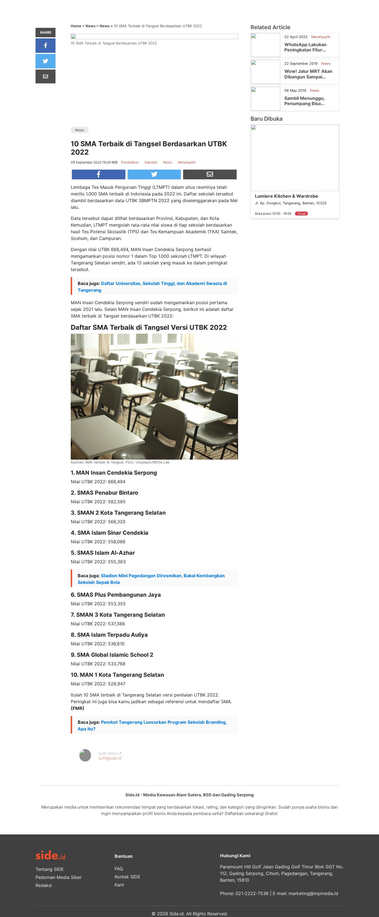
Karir (119, 885)
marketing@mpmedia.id (313, 893)
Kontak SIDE (127, 876)
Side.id (177, 913)
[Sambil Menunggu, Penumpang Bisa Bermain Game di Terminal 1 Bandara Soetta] (265, 98)
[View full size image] (154, 36)
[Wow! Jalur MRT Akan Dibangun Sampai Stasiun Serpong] (265, 71)
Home (76, 26)
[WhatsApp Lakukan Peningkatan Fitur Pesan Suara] (265, 45)
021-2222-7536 (252, 893)
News (90, 26)
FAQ (119, 868)
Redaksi (44, 885)
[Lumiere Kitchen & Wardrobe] (295, 157)
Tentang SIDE (50, 869)
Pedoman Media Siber (59, 877)
